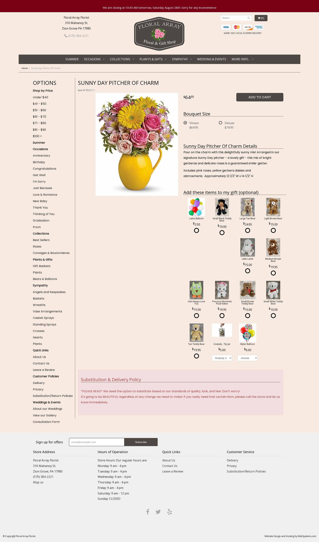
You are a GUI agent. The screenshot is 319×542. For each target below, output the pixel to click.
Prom (37, 227)
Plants (37, 272)
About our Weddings (47, 409)
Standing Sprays (44, 324)
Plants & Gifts (151, 59)
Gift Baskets (41, 266)
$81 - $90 (39, 130)
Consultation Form (46, 422)
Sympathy (180, 59)
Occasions (92, 59)
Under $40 (40, 97)
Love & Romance (45, 195)
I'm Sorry (39, 181)
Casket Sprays (43, 318)
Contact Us (41, 363)
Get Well (39, 175)
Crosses (38, 331)
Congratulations (44, 169)
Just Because (42, 188)
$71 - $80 (39, 123)
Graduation (41, 220)
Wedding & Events (211, 59)
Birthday (39, 162)
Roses (37, 246)
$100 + (37, 136)
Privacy (38, 389)
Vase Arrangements (47, 311)
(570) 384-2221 (78, 36)
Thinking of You (43, 214)
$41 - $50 (39, 104)
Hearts (38, 337)
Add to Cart (259, 97)
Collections (120, 59)
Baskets (38, 298)
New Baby (40, 201)
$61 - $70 (39, 117)
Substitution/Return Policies (53, 396)
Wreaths (39, 305)
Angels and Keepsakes (49, 292)
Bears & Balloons (45, 279)
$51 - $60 (39, 110)
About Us (39, 357)
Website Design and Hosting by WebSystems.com (290, 536)
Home (24, 68)
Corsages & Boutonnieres (51, 253)
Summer (72, 59)
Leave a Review (44, 370)
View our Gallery (44, 415)
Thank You (40, 207)
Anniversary (41, 155)
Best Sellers (41, 240)
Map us (38, 482)
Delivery (39, 383)
